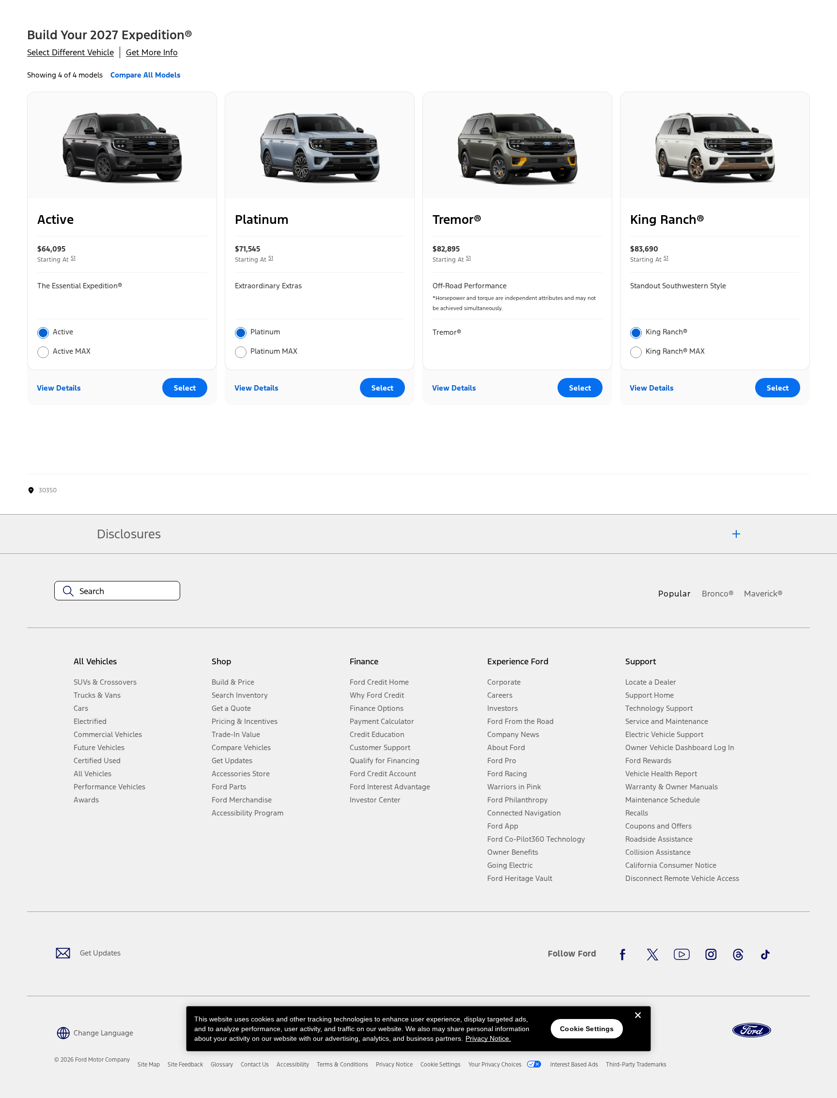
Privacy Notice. (488, 1038)
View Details (59, 387)
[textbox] (117, 591)
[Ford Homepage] (751, 1030)
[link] (149, 1064)
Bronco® (718, 593)
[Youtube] (682, 954)
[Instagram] (711, 954)
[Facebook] (625, 954)
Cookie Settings (587, 1029)
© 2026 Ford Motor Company (92, 1059)
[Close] (638, 1023)
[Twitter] (652, 954)
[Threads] (738, 954)
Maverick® (763, 593)
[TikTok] (765, 954)
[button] (93, 1031)
